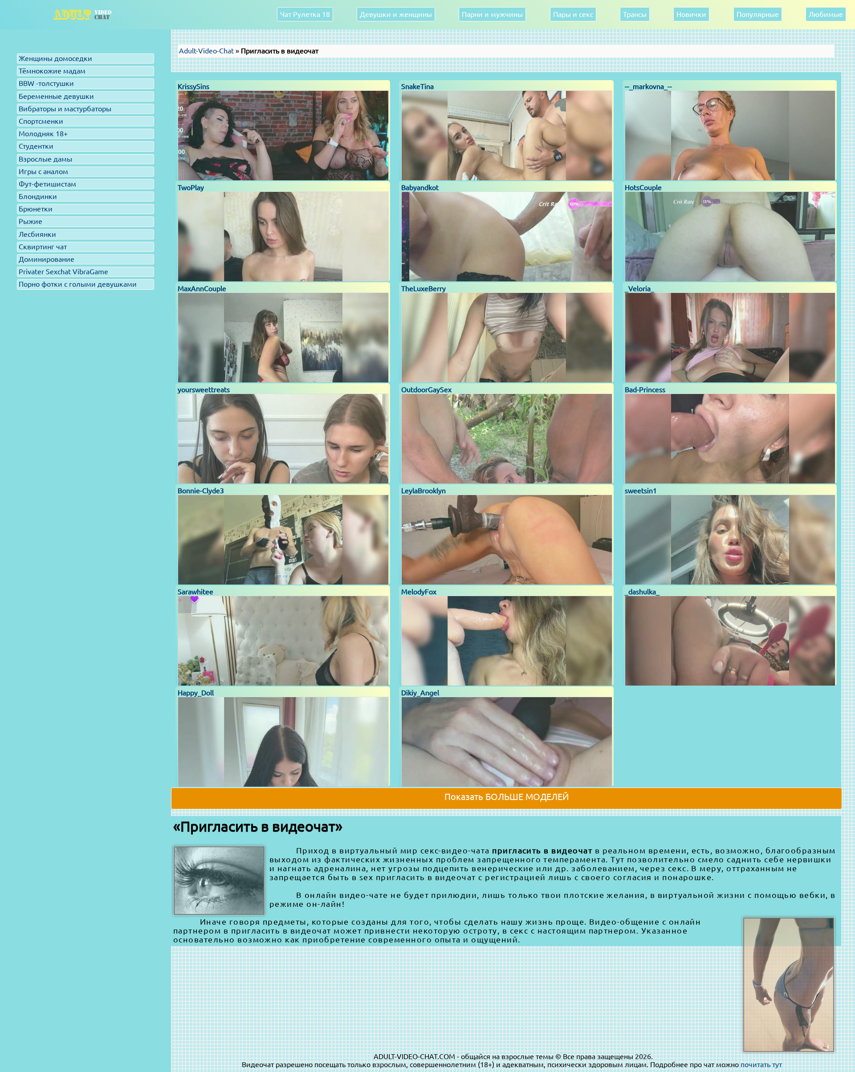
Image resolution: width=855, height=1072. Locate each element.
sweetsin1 (641, 491)
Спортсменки (41, 121)
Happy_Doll (196, 693)
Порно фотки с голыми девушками (78, 284)
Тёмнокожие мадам (52, 71)
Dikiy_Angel (420, 693)
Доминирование (46, 259)
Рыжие (30, 221)
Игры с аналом (43, 171)
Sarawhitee (195, 592)
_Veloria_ (639, 288)
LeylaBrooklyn (423, 491)
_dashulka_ (642, 592)
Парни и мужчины (492, 14)
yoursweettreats (204, 390)
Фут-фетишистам (47, 184)
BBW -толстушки (46, 83)
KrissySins (193, 86)
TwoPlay (191, 187)
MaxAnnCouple (202, 288)
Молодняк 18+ (43, 134)
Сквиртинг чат (43, 247)
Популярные (758, 14)
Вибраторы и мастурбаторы (65, 109)
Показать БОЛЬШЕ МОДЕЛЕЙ (506, 797)
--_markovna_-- (648, 86)
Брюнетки (36, 209)
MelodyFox (418, 592)
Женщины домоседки (55, 58)
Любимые (826, 14)
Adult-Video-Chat (206, 51)
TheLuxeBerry (423, 288)
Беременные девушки (56, 96)
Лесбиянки (37, 234)
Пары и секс (573, 14)
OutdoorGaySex (426, 390)
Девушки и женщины (396, 14)
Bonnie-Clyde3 (201, 491)
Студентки (36, 146)
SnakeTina (417, 86)
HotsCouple (643, 187)
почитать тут (761, 1064)
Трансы (635, 14)
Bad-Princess (645, 390)
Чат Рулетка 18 (305, 14)
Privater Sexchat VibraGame (63, 272)
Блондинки (38, 196)
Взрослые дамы (45, 159)
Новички (691, 14)
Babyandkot (420, 187)
